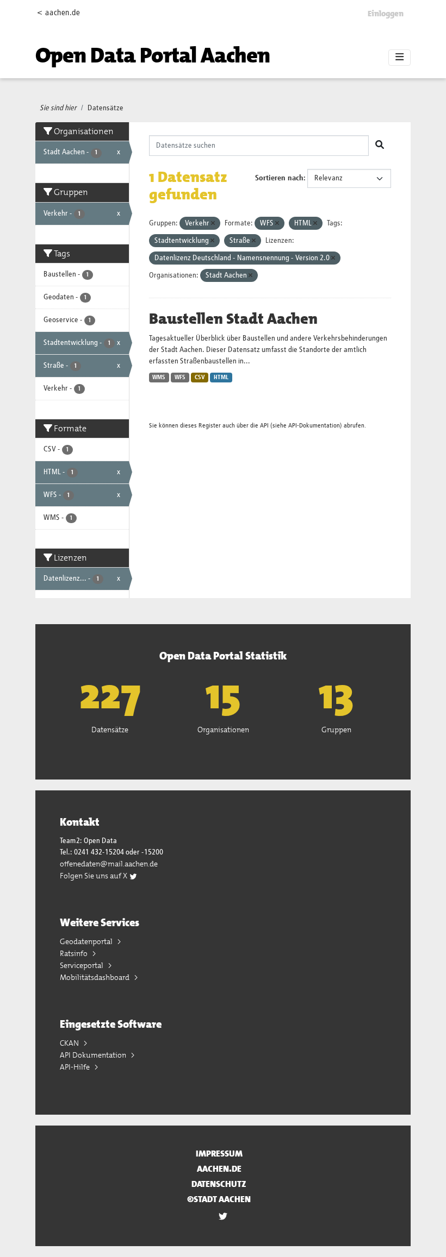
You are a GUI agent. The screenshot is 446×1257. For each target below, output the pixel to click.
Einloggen (386, 13)
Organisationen (223, 729)
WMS (158, 377)
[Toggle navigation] (399, 57)
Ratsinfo (74, 953)
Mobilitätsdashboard (95, 977)
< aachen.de (58, 13)
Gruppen (336, 729)
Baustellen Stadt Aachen (233, 319)
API (264, 425)
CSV (200, 377)
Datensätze (105, 108)
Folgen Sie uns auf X (94, 876)
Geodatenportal (87, 941)
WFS (180, 377)
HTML (221, 377)
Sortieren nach (279, 178)
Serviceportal (82, 965)
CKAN (70, 1043)
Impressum (219, 1153)
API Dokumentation (94, 1055)
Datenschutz (218, 1184)
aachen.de (219, 1168)
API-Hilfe (75, 1067)
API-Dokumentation (314, 425)
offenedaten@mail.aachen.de (109, 864)
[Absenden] (379, 145)
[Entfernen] (213, 224)
